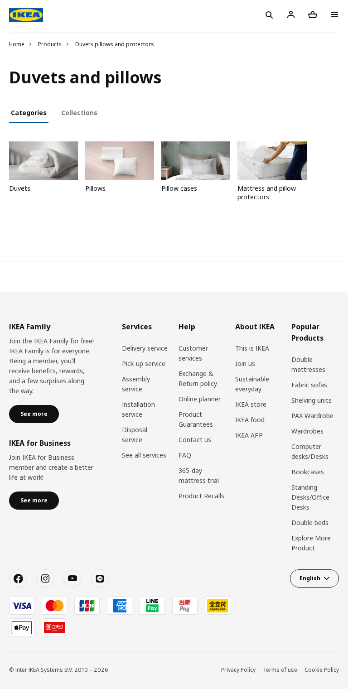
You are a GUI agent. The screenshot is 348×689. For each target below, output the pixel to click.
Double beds (310, 522)
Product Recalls (201, 495)
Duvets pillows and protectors (114, 44)
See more (34, 414)
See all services (144, 455)
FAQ (185, 455)
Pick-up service (143, 363)
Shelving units (311, 400)
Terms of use (280, 670)
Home (16, 44)
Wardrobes (307, 431)
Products (50, 44)
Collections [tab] (79, 112)
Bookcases (307, 471)
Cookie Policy (321, 670)
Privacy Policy (238, 670)
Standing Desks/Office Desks (310, 497)
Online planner (200, 399)
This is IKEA (252, 348)
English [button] (310, 578)
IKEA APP (249, 435)
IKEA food (250, 419)
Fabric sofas (309, 385)
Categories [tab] (29, 112)
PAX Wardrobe (312, 415)
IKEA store (250, 404)
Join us (245, 363)
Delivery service (145, 348)
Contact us (195, 439)
